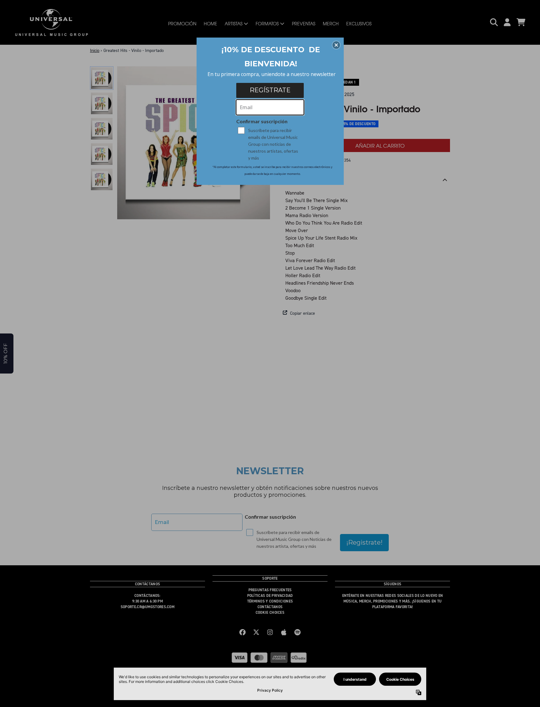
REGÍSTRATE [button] (270, 90)
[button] (336, 45)
